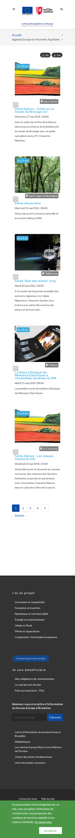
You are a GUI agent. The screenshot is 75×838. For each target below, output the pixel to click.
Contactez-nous (28, 798)
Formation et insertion (27, 607)
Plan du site (48, 798)
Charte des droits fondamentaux (33, 756)
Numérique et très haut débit (31, 613)
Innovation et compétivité (30, 602)
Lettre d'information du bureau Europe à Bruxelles (37, 733)
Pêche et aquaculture (27, 631)
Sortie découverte (28, 203)
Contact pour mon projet (31, 658)
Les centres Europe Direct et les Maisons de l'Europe (38, 749)
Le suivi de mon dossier (28, 684)
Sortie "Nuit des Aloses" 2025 (35, 281)
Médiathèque (22, 741)
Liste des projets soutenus (30, 762)
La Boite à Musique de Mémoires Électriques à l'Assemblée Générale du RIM (35, 375)
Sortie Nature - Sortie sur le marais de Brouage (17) (34, 110)
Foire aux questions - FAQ (29, 690)
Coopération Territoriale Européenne (36, 637)
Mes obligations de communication (34, 678)
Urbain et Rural (23, 625)
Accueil (16, 35)
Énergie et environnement (30, 619)
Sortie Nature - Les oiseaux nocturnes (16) (34, 457)
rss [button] (59, 55)
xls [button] (47, 55)
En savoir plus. (43, 822)
